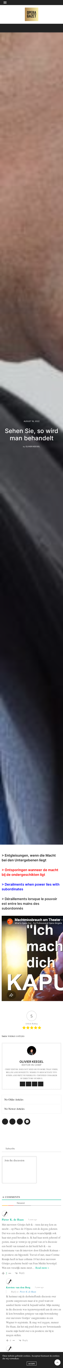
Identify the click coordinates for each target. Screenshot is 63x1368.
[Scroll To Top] (57, 1362)
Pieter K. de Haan (28, 1291)
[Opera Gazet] (31, 14)
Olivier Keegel (33, 446)
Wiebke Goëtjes (16, 1036)
